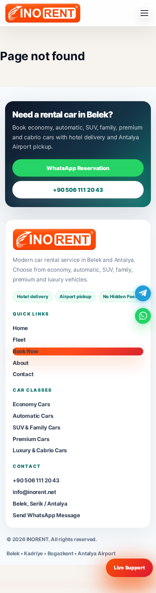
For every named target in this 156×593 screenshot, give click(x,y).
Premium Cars (31, 439)
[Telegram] (143, 293)
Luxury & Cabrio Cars (40, 450)
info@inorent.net (34, 492)
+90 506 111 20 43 (78, 189)
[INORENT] (54, 239)
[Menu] (144, 13)
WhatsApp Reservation (77, 168)
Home (20, 328)
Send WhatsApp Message (46, 515)
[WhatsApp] (143, 316)
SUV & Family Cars (36, 427)
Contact (23, 374)
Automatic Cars (33, 415)
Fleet (19, 339)
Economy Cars (31, 404)
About (21, 362)
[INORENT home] (43, 13)
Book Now (25, 351)
